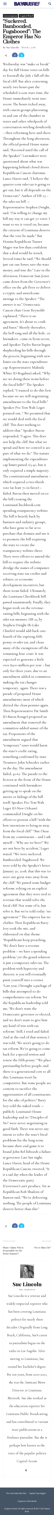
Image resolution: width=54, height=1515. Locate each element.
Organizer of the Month (27, 1501)
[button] (50, 4)
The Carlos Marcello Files (16, 1493)
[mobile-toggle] (5, 4)
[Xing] (27, 1471)
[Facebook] (15, 54)
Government (10, 15)
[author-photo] (27, 1278)
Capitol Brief (26, 15)
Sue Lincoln (12, 47)
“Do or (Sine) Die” (42, 1247)
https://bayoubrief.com (27, 1289)
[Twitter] (21, 54)
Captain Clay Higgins (37, 1493)
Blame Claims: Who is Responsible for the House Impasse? (13, 1250)
